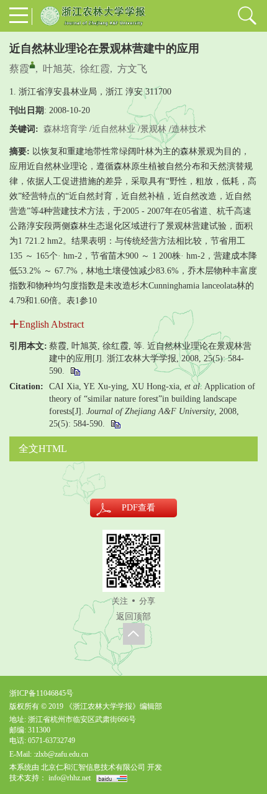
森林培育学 (65, 129)
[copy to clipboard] (115, 423)
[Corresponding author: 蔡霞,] (32, 64)
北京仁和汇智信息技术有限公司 (93, 767)
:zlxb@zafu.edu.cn (61, 754)
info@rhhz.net (69, 777)
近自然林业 (113, 129)
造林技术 (188, 129)
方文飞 (132, 68)
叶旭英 (58, 68)
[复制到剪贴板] (75, 371)
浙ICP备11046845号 (41, 693)
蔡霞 (19, 68)
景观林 (153, 129)
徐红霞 (95, 68)
